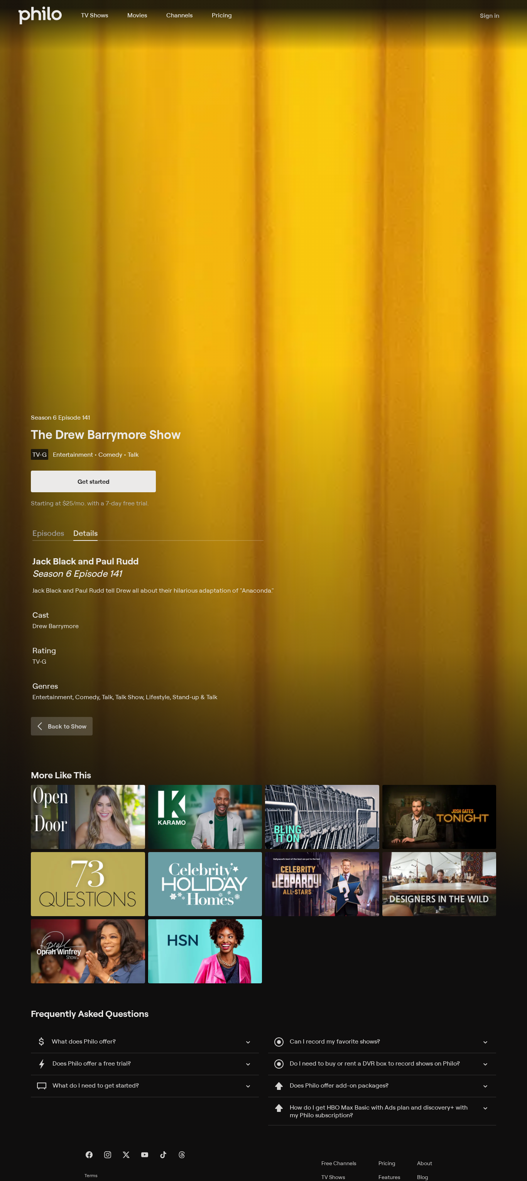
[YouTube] (144, 1154)
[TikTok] (163, 1154)
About (424, 1163)
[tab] (85, 533)
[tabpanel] (263, 628)
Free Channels (338, 1163)
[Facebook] (89, 1154)
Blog (422, 1177)
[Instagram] (107, 1154)
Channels (179, 15)
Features (389, 1177)
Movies (137, 15)
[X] (126, 1154)
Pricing (222, 15)
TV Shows (94, 15)
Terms (91, 1175)
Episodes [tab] (48, 533)
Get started (94, 481)
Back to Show (67, 726)
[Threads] (181, 1154)
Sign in (489, 15)
